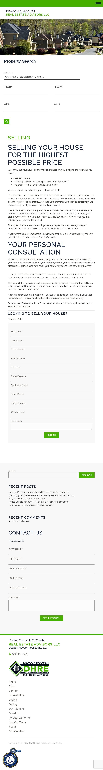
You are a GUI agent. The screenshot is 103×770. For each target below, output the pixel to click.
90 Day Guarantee (20, 717)
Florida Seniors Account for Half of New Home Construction (38, 502)
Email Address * (18, 349)
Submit (51, 435)
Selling (13, 704)
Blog (11, 686)
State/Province (18, 376)
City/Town (16, 367)
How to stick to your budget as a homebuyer (30, 505)
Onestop (14, 713)
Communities (16, 731)
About (12, 726)
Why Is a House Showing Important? (26, 498)
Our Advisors (16, 708)
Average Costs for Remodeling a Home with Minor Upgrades (38, 492)
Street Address (18, 358)
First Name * (17, 331)
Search (11, 471)
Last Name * (17, 340)
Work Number (17, 412)
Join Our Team (17, 722)
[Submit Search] (6, 121)
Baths (57, 104)
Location (8, 72)
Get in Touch (52, 618)
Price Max (58, 87)
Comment (14, 597)
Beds (6, 104)
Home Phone (17, 394)
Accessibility (16, 695)
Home (12, 681)
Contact (13, 690)
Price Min (8, 87)
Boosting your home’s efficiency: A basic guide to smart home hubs (41, 495)
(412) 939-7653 (19, 654)
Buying (13, 699)
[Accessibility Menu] (10, 760)
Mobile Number (18, 403)
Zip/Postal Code (19, 385)
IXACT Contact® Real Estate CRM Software (40, 743)
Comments (16, 421)
